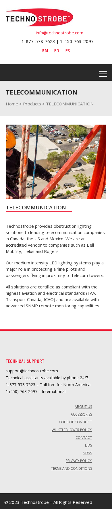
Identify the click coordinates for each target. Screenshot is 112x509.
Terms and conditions (71, 468)
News (87, 453)
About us (83, 406)
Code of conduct (75, 422)
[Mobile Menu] (103, 72)
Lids (88, 445)
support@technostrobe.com (32, 371)
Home (12, 104)
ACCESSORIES (81, 414)
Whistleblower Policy (72, 429)
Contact (84, 437)
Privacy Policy (79, 460)
